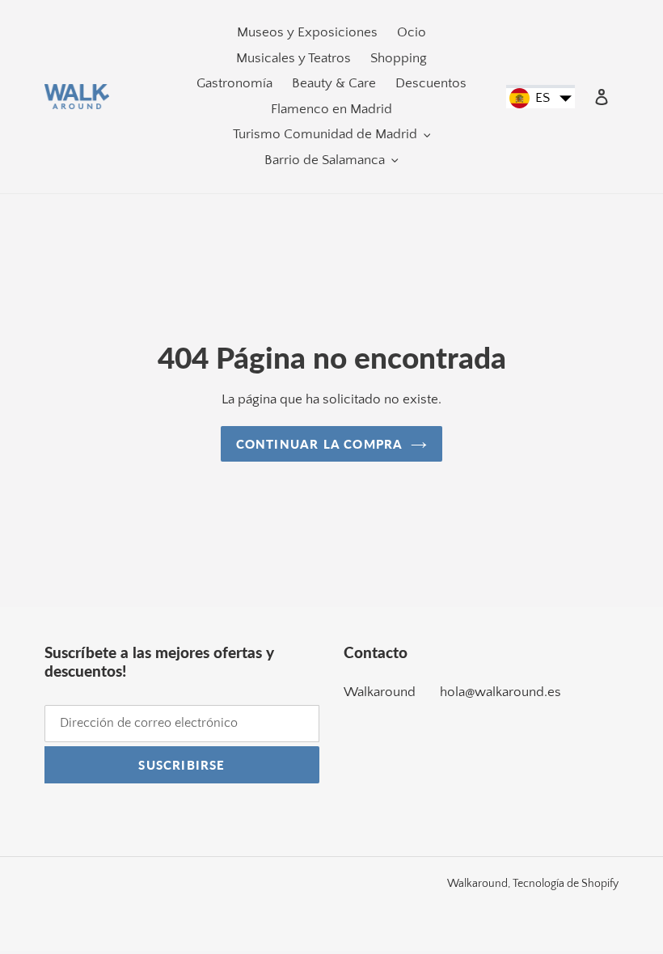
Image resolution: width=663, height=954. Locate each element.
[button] (540, 98)
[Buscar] (580, 97)
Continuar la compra (319, 444)
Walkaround (380, 692)
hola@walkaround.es (500, 692)
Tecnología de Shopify (566, 883)
